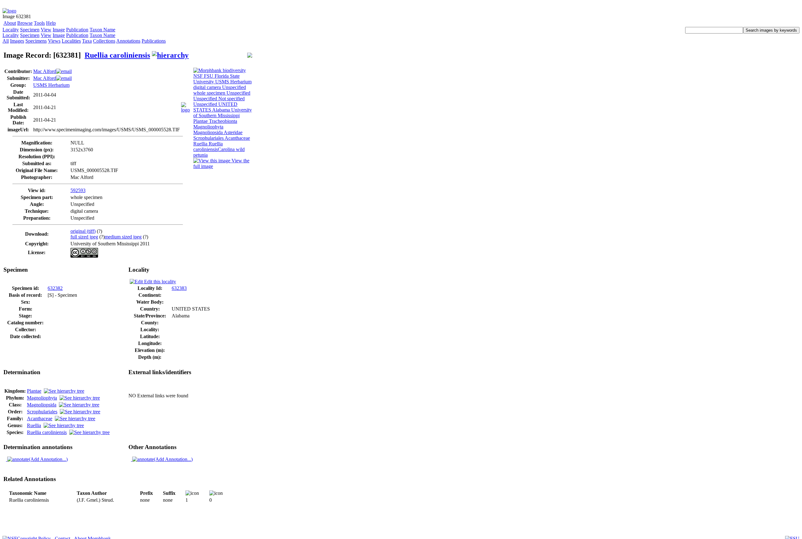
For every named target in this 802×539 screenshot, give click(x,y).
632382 (55, 288)
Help (51, 23)
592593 (78, 190)
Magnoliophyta (42, 397)
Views (54, 41)
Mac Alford (44, 71)
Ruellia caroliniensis (117, 55)
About (9, 23)
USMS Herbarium (51, 85)
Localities (71, 41)
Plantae (34, 391)
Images (17, 41)
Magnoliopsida (41, 404)
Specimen (29, 29)
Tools (39, 23)
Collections (104, 41)
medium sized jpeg (123, 236)
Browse (25, 23)
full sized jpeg (84, 236)
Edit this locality (159, 281)
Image (59, 29)
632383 (179, 288)
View (46, 29)
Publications (154, 41)
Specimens (36, 41)
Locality (11, 29)
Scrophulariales (42, 411)
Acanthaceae (39, 418)
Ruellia (34, 425)
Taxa (87, 41)
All (6, 41)
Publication (77, 29)
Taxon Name (102, 29)
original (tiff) (83, 231)
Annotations (128, 41)
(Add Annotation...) (48, 459)
